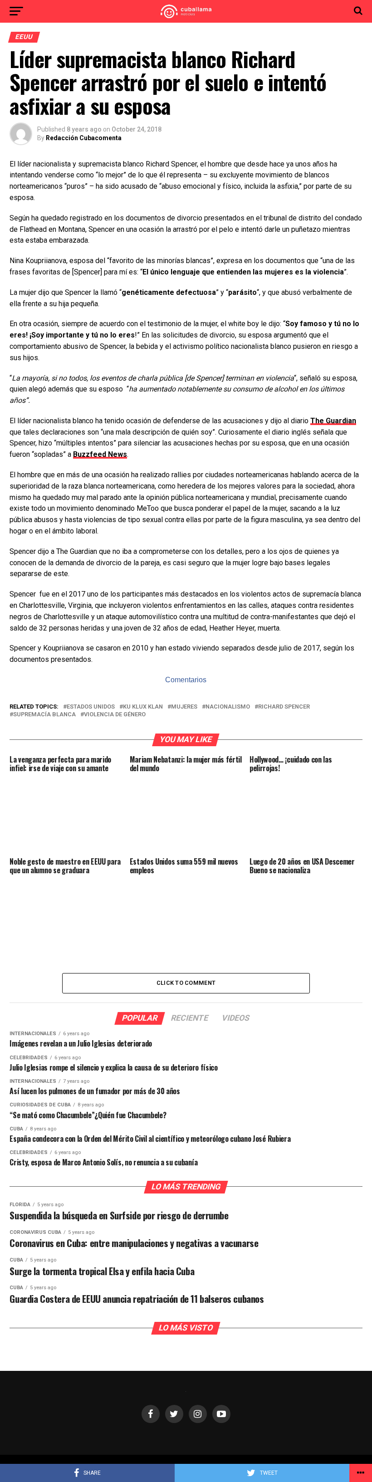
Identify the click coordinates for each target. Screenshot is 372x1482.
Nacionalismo (228, 707)
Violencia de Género (115, 715)
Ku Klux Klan (143, 707)
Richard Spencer (284, 707)
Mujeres (184, 707)
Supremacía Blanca (44, 715)
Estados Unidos (91, 707)
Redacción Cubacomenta (84, 138)
